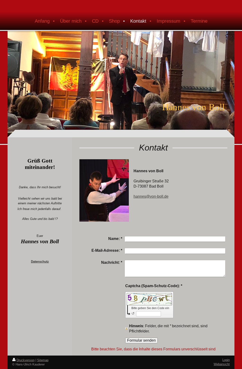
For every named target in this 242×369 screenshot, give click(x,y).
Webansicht (222, 364)
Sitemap (42, 360)
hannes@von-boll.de (151, 196)
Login (226, 360)
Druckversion (26, 360)
